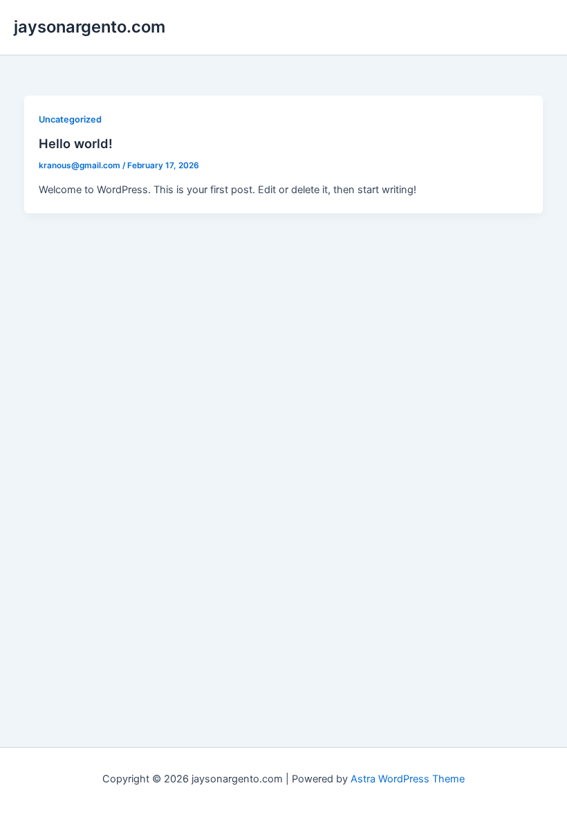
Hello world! (76, 143)
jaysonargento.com (89, 27)
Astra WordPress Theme (408, 779)
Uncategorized (70, 119)
